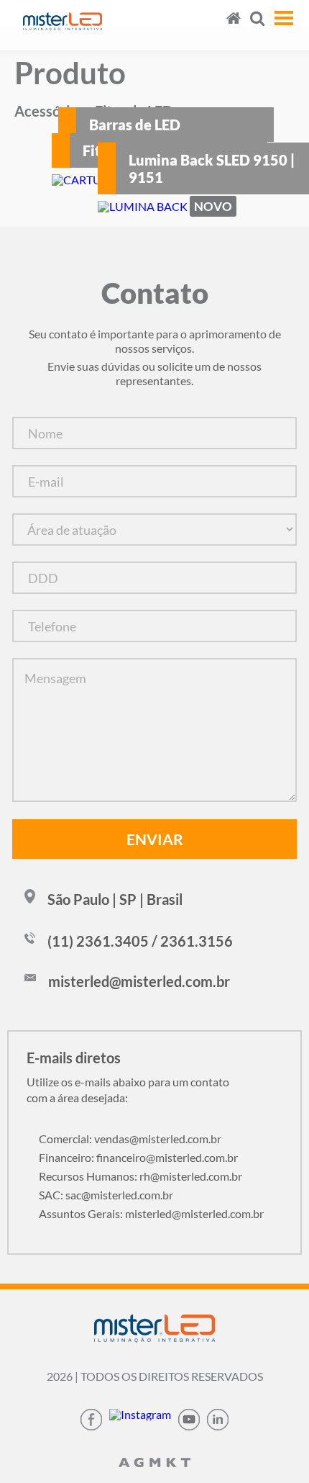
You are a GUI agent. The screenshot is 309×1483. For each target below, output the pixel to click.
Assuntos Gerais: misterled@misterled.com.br (151, 1213)
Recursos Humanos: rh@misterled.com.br (140, 1176)
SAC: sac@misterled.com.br (106, 1195)
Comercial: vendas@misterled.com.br (130, 1138)
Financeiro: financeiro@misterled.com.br (138, 1157)
